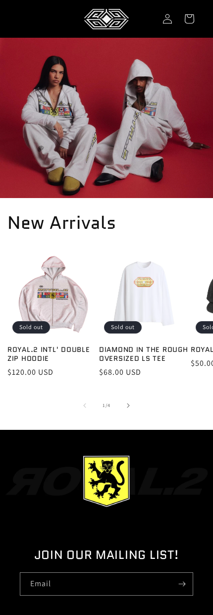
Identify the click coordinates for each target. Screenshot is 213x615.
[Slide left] (85, 405)
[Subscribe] (182, 584)
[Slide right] (128, 405)
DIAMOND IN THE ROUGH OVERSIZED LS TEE (143, 354)
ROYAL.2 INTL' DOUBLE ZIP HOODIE (48, 354)
